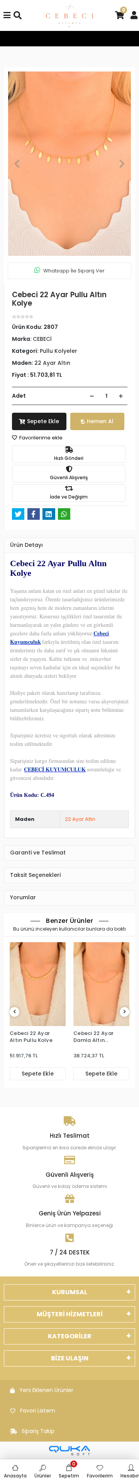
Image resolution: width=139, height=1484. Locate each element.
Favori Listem (37, 1410)
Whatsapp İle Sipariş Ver (74, 270)
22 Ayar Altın (80, 819)
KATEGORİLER (70, 1336)
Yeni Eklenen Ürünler (46, 1390)
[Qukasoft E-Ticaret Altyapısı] (69, 1450)
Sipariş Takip (38, 1431)
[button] (17, 163)
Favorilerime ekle (40, 437)
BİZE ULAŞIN (69, 1358)
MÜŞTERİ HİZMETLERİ (70, 1314)
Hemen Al (100, 421)
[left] (14, 1012)
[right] (124, 1012)
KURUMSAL (69, 1292)
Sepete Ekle (43, 421)
